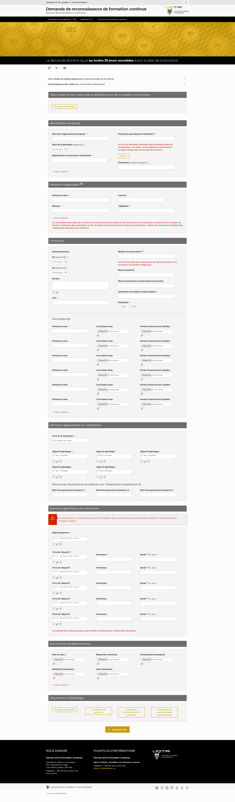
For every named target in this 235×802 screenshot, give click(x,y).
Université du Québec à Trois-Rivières (66, 2)
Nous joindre (51, 773)
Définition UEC (87, 19)
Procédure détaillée (65, 106)
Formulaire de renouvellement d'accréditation (164, 712)
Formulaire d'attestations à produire (131, 712)
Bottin (124, 156)
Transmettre (118, 729)
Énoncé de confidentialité (56, 793)
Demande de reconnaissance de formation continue (96, 9)
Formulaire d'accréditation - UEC (62, 19)
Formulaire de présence (99, 711)
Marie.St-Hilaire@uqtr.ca (104, 768)
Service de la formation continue (112, 19)
